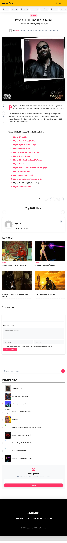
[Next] (63, 212)
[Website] (61, 221)
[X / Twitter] (50, 199)
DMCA (28, 518)
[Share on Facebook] (3, 106)
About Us (48, 518)
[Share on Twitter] (3, 111)
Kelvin (17, 30)
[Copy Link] (3, 121)
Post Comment (10, 349)
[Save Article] (3, 125)
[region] (33, 212)
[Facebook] (46, 199)
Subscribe (33, 485)
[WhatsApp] (59, 199)
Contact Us (37, 518)
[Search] (56, 3)
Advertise (19, 518)
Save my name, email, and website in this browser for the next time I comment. (28, 346)
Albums (33, 15)
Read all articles (21, 228)
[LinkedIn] (55, 199)
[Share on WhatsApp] (3, 116)
